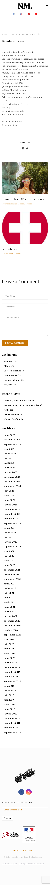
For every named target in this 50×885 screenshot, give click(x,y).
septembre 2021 (12, 579)
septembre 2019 (12, 681)
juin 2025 (9, 458)
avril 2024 (9, 495)
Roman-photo (26, 204)
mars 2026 (9, 435)
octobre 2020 (11, 630)
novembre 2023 (12, 514)
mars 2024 (9, 500)
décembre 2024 (12, 477)
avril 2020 (9, 653)
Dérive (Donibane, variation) (19, 400)
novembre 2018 (12, 723)
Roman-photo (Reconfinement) (23, 199)
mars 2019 (9, 709)
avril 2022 (9, 560)
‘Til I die (8, 410)
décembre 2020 (12, 621)
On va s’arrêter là (13, 419)
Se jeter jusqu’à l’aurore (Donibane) (23, 405)
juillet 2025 (10, 453)
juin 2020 (9, 644)
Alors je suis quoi (13, 414)
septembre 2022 (12, 546)
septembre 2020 (12, 635)
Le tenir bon (10, 249)
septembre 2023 (12, 523)
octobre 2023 (11, 519)
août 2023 (9, 528)
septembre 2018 (12, 732)
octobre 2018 (11, 728)
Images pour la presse (22, 850)
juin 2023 (9, 537)
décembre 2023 (12, 509)
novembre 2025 (12, 440)
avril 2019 (9, 704)
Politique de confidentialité (31, 863)
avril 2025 (9, 463)
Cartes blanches (12, 371)
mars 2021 (9, 607)
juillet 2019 (10, 690)
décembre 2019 (12, 667)
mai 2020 (9, 649)
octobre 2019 (11, 676)
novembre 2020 (12, 625)
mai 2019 (9, 700)
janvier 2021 (10, 616)
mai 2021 (9, 598)
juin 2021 (9, 593)
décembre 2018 (12, 718)
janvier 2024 (10, 505)
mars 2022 (9, 565)
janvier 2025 (10, 472)
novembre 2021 (12, 574)
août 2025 (9, 449)
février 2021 (10, 611)
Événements (10, 375)
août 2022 (9, 551)
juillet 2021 (10, 588)
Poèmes (16, 34)
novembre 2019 (12, 672)
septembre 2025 (12, 444)
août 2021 (9, 584)
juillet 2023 (10, 532)
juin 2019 (9, 695)
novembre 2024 (12, 481)
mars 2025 (9, 467)
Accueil (6, 34)
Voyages (8, 385)
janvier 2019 (10, 714)
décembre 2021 (12, 570)
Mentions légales (9, 863)
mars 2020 (9, 658)
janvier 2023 (10, 542)
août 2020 (9, 639)
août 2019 (9, 686)
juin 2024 (9, 491)
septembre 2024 (12, 486)
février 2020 (10, 663)
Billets (7, 366)
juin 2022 (9, 556)
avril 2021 (9, 602)
